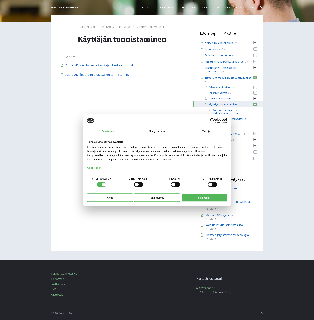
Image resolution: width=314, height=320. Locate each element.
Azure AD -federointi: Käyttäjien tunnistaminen (98, 75)
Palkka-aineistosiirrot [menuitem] (220, 87)
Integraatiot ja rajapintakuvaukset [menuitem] (227, 77)
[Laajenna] (255, 42)
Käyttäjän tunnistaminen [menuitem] (223, 104)
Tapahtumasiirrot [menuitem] (218, 92)
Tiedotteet (57, 279)
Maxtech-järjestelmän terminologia (227, 235)
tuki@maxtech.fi (205, 287)
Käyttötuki (57, 294)
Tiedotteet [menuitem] (188, 7)
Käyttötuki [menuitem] (244, 7)
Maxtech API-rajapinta (219, 215)
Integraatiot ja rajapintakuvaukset (141, 27)
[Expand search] (260, 7)
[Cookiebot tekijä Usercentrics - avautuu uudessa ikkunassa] (212, 120)
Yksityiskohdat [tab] (157, 131)
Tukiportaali (88, 27)
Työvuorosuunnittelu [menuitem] (217, 55)
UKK (53, 289)
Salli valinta (157, 197)
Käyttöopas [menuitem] (211, 7)
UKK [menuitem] (228, 7)
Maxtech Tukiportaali (65, 7)
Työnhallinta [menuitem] (212, 49)
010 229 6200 (207, 292)
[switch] (138, 184)
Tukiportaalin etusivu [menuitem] (158, 7)
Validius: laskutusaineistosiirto (224, 225)
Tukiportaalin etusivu (64, 273)
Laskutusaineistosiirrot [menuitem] (220, 98)
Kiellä (110, 197)
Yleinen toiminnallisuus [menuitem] (218, 43)
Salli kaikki (204, 197)
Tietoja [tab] (206, 131)
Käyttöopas (107, 27)
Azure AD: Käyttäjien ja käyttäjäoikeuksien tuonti (99, 65)
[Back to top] (261, 313)
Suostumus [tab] (108, 131)
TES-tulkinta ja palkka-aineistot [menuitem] (223, 61)
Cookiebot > (94, 167)
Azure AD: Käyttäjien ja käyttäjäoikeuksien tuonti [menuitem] (226, 111)
